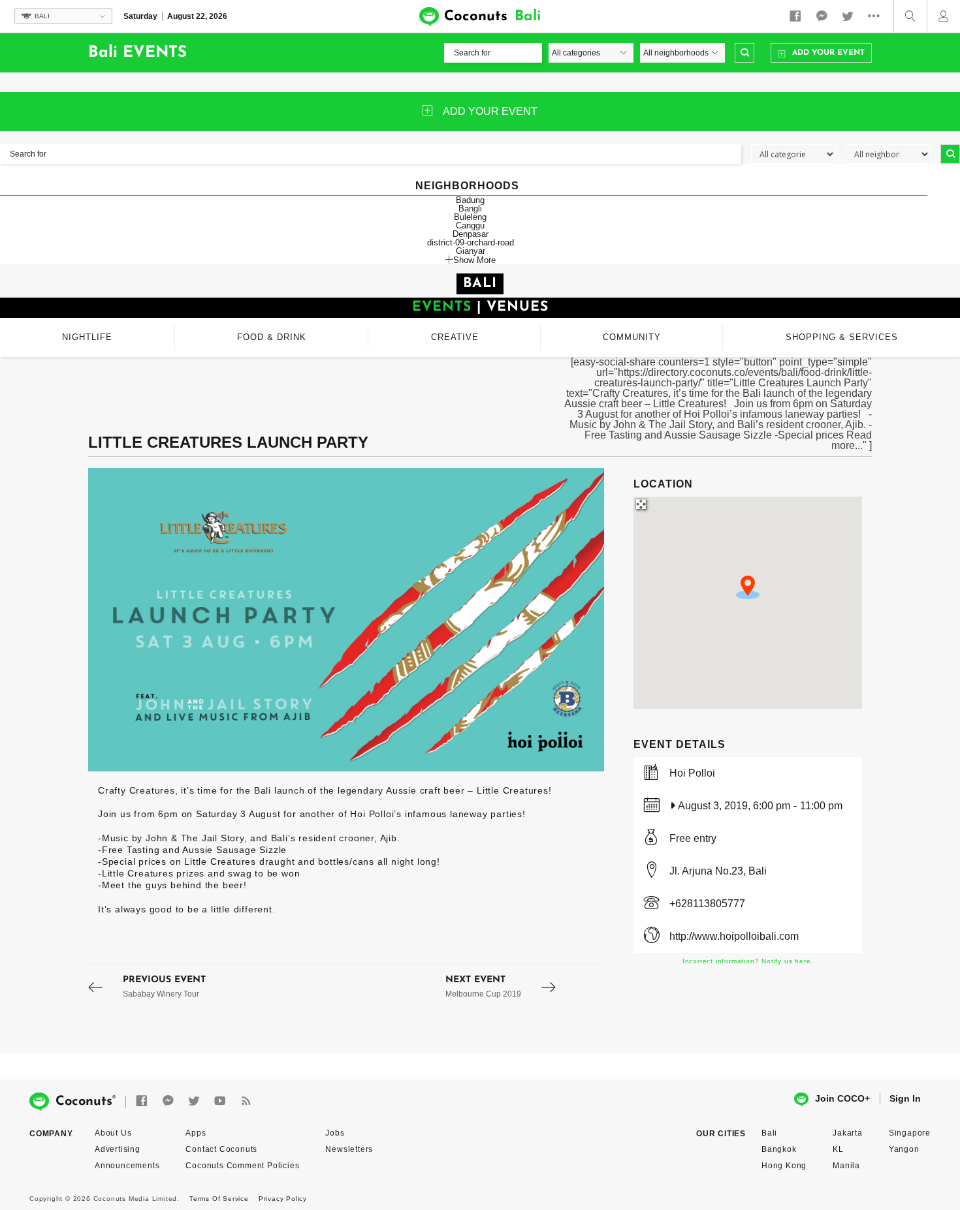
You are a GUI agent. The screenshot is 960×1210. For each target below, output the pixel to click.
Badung (470, 200)
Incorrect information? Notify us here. (747, 961)
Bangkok (779, 1149)
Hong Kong (784, 1165)
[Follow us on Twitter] (848, 16)
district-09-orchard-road (470, 242)
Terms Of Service (219, 1198)
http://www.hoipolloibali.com (734, 936)
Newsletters (349, 1149)
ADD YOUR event (490, 111)
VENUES (518, 307)
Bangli (470, 208)
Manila (846, 1165)
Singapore (910, 1133)
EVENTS (442, 307)
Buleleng (470, 217)
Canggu (470, 225)
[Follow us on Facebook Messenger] (821, 16)
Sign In (905, 1098)
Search (744, 53)
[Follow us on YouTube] (220, 1101)
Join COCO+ (842, 1098)
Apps (195, 1133)
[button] (747, 587)
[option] (346, 619)
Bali (769, 1133)
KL (838, 1149)
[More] (877, 16)
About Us (113, 1133)
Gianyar (470, 251)
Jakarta (848, 1133)
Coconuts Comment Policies (242, 1165)
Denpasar (470, 234)
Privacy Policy (283, 1198)
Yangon (904, 1149)
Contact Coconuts (221, 1149)
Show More (474, 259)
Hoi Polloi (692, 773)
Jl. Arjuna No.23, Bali (718, 870)
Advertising (117, 1149)
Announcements (127, 1165)
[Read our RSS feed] (246, 1101)
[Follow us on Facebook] (795, 16)
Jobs (334, 1133)
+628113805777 (707, 903)
